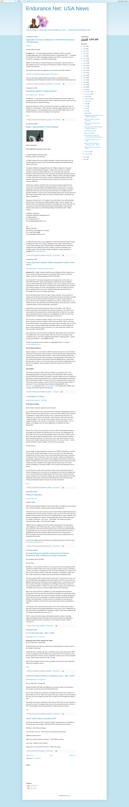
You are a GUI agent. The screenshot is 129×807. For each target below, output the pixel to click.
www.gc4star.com (50, 386)
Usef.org (28, 46)
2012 (84, 80)
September (88, 98)
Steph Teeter (32, 788)
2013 (84, 77)
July (86, 103)
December (88, 91)
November (88, 94)
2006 (84, 159)
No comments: (57, 83)
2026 (84, 46)
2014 (84, 75)
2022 (84, 56)
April (86, 111)
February (87, 151)
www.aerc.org (30, 386)
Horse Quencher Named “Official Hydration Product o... (93, 127)
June (86, 106)
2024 (84, 51)
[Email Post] (63, 83)
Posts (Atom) (37, 758)
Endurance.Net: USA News (57, 8)
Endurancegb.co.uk (31, 498)
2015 (84, 72)
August (87, 101)
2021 (84, 58)
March (86, 113)
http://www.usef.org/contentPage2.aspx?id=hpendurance (42, 74)
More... (28, 115)
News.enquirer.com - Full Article (35, 95)
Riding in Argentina (34, 495)
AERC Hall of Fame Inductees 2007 (41, 718)
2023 (84, 53)
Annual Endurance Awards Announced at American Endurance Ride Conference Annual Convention (47, 554)
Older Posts (72, 755)
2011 (84, 82)
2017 (84, 68)
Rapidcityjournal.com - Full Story (35, 636)
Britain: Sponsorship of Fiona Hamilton (42, 127)
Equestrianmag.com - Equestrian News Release (40, 268)
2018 (84, 65)
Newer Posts (29, 755)
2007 (84, 157)
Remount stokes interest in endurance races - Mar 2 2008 (50, 676)
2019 (84, 63)
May (86, 108)
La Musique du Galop (35, 396)
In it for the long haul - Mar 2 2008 (40, 633)
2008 (84, 89)
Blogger (68, 795)
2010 (84, 84)
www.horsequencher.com (33, 344)
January (87, 154)
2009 (84, 87)
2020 (84, 61)
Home (51, 755)
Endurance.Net (33, 785)
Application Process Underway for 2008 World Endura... (93, 116)
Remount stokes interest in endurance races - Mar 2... (92, 144)
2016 (84, 70)
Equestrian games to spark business (41, 91)
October (87, 96)
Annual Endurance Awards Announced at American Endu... (93, 136)
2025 (84, 48)
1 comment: (56, 391)
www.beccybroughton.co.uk (35, 542)
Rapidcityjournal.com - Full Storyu (35, 679)
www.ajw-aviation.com (39, 251)
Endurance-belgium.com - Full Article (36, 400)
